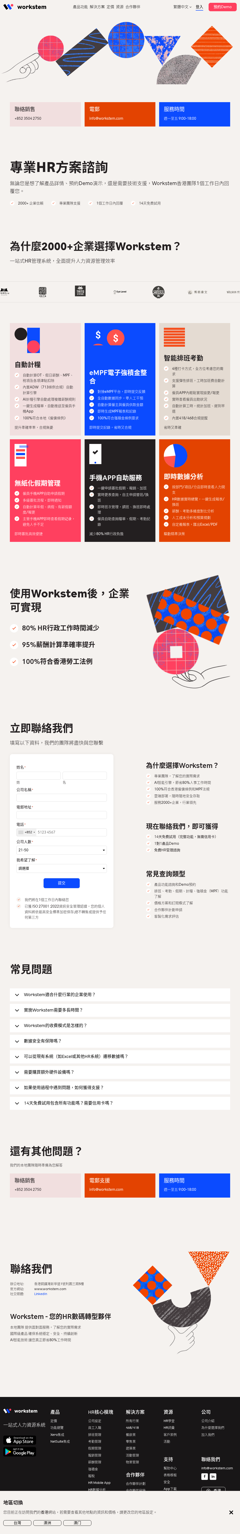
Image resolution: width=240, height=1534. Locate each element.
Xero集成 (57, 1435)
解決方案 (97, 6)
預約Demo (223, 6)
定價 (110, 6)
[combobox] (26, 832)
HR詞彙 (169, 1428)
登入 (199, 6)
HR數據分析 (97, 1490)
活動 (167, 1441)
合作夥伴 (132, 6)
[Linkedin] (213, 1476)
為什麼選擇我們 (212, 1428)
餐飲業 (131, 1435)
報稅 (91, 1476)
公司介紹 (207, 1421)
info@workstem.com (106, 118)
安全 (167, 1482)
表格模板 (170, 1475)
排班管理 (94, 1435)
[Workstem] (24, 7)
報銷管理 (94, 1455)
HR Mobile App (99, 1483)
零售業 (131, 1441)
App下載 (170, 1489)
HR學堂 (169, 1421)
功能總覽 (57, 1428)
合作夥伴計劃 (136, 1484)
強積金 (93, 1469)
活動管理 (132, 1455)
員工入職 (94, 1428)
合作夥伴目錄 (136, 1490)
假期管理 (94, 1448)
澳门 (77, 1522)
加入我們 (207, 1435)
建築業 (131, 1448)
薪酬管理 (94, 1462)
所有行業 (132, 1421)
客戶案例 (170, 1435)
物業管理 (132, 1462)
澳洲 (47, 1522)
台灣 (17, 1522)
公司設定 (94, 1421)
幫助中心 (170, 1468)
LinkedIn (40, 1294)
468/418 (132, 1428)
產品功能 (80, 6)
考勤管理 (94, 1441)
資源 (120, 6)
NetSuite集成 (60, 1441)
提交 (61, 883)
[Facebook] (204, 1476)
